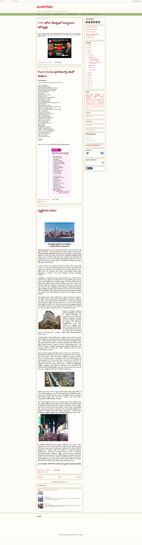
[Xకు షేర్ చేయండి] (58, 62)
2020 (89, 53)
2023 (89, 49)
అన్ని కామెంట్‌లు (91, 140)
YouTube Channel (47, 14)
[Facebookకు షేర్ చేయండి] (59, 62)
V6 (98, 98)
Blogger (77, 534)
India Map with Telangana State (50, 490)
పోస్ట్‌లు (89, 137)
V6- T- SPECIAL (92, 107)
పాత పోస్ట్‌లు (78, 477)
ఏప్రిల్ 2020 (91, 57)
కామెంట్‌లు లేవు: (49, 62)
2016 (89, 76)
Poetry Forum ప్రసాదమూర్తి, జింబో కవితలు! (94, 63)
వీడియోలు (99, 99)
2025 (89, 47)
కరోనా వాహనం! (92, 67)
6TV (103, 99)
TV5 (95, 98)
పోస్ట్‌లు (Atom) (64, 481)
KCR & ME (94, 99)
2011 (89, 86)
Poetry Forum (44, 201)
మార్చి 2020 (91, 70)
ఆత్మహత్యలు (88, 100)
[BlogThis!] (56, 62)
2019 (89, 72)
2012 (89, 84)
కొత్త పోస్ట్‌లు (40, 477)
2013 (89, 82)
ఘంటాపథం (45, 6)
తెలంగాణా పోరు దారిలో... (59, 14)
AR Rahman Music (94, 104)
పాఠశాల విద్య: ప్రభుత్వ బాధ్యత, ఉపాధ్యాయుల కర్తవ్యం (92, 34)
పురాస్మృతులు (46, 497)
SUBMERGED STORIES (72, 14)
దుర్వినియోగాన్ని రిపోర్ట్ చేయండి (93, 145)
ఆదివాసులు (88, 99)
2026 (89, 45)
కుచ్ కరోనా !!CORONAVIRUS (97, 100)
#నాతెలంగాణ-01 (101, 102)
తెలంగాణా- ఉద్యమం (93, 95)
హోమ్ (39, 14)
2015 (89, 78)
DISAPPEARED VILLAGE (95, 14)
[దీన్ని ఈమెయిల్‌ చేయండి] (55, 62)
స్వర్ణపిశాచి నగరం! (47, 210)
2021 (89, 51)
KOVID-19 (88, 105)
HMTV (102, 98)
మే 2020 (91, 55)
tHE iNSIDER (83, 14)
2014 (89, 80)
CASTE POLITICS (101, 104)
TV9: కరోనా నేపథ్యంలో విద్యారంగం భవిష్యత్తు (93, 59)
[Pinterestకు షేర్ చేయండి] (60, 62)
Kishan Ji (95, 103)
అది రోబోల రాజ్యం (42, 485)
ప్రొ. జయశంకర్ (90, 102)
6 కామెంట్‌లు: (48, 470)
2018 (89, 74)
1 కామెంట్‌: (48, 199)
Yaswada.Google (90, 37)
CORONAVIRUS (44, 472)
